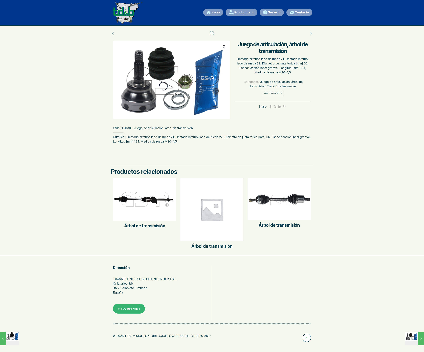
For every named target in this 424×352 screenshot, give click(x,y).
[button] (224, 46)
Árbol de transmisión (144, 225)
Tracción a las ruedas (281, 86)
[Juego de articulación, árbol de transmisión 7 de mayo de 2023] (9, 338)
